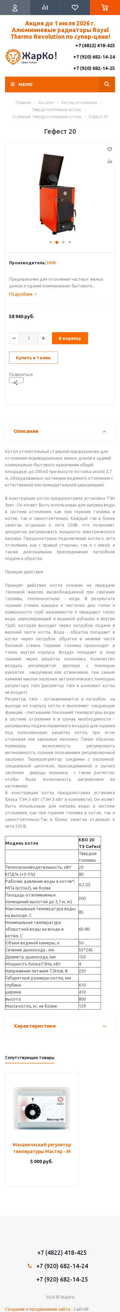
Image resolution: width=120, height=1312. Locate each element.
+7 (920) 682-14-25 (94, 68)
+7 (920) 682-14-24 (94, 57)
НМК (51, 262)
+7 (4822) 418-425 (95, 45)
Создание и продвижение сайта (37, 1309)
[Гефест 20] (60, 194)
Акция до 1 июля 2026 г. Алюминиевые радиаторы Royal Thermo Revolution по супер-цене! (60, 30)
